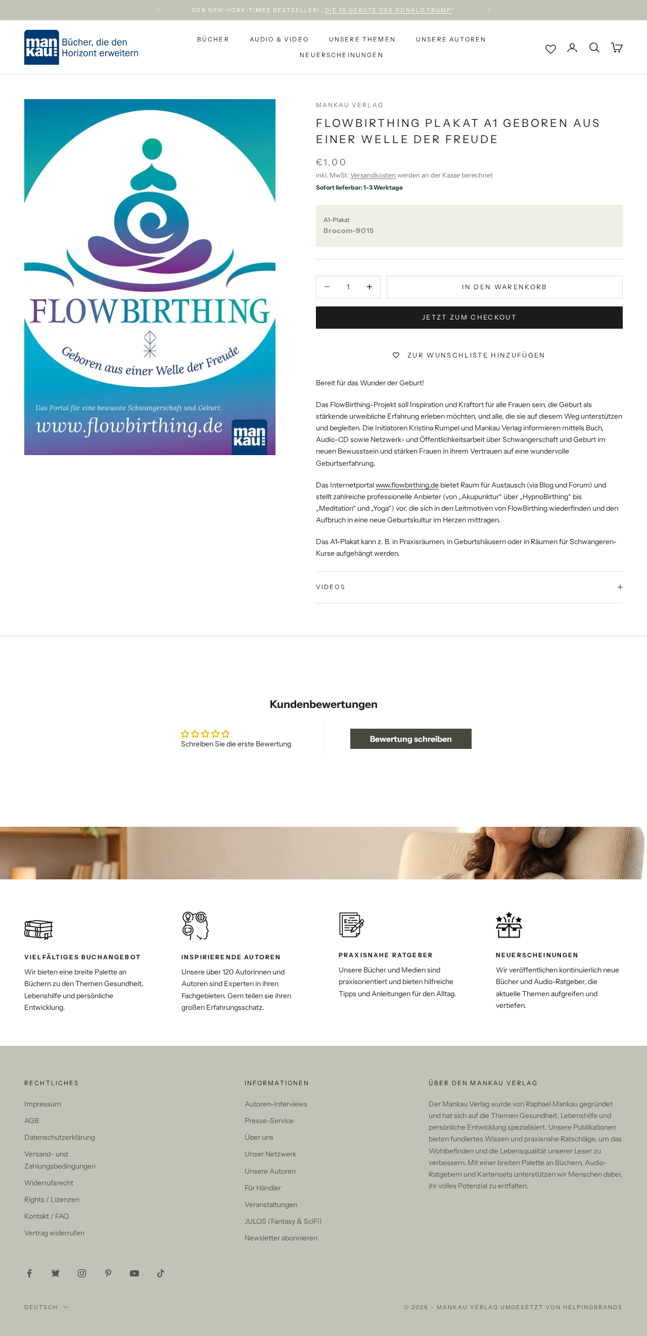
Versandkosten (373, 175)
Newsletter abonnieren (281, 1237)
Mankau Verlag (350, 105)
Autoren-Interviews (276, 1103)
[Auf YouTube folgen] (134, 1273)
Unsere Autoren (451, 39)
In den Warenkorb (504, 287)
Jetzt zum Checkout (469, 317)
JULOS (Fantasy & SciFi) (283, 1221)
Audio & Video (279, 39)
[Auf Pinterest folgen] (108, 1273)
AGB (31, 1120)
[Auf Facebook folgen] (29, 1273)
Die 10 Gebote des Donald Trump (388, 10)
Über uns (259, 1137)
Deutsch (41, 1307)
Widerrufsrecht (48, 1182)
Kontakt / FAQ (46, 1216)
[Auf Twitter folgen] (56, 1273)
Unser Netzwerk (270, 1154)
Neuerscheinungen (342, 55)
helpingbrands (593, 1307)
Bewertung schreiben (411, 739)
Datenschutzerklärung (59, 1137)
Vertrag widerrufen (54, 1232)
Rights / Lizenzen (51, 1199)
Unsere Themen (362, 39)
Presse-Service (269, 1120)
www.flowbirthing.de (407, 484)
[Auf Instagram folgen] (82, 1273)
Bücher (213, 39)
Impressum (42, 1103)
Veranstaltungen (271, 1204)
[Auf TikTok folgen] (161, 1273)
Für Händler (263, 1187)
